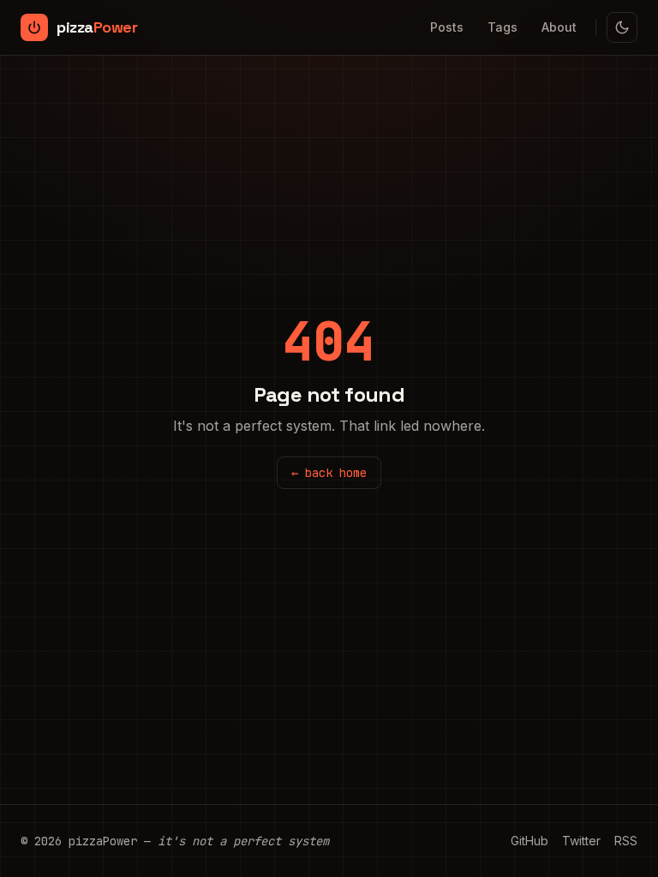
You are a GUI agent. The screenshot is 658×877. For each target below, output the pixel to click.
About (559, 27)
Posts (447, 27)
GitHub (529, 840)
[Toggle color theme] (622, 27)
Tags (502, 27)
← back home (329, 472)
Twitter (581, 840)
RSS (625, 840)
